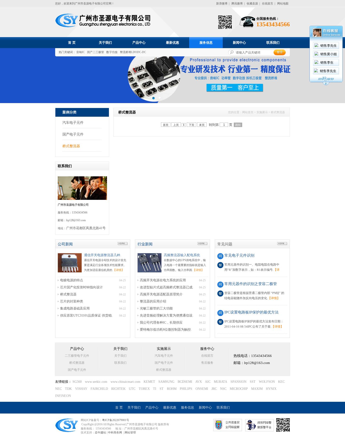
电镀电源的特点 (71, 280)
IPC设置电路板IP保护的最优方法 (251, 312)
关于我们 (105, 42)
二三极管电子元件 (77, 355)
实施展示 (262, 112)
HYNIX (271, 389)
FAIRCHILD (99, 389)
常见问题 (224, 244)
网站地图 (283, 3)
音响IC (80, 52)
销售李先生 (328, 45)
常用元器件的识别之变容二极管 (250, 284)
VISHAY (81, 389)
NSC (223, 389)
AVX (198, 381)
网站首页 (247, 112)
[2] (153, 98)
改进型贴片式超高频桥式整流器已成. (166, 287)
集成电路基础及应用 (75, 308)
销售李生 (327, 62)
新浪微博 (221, 3)
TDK (68, 389)
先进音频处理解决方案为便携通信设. (166, 315)
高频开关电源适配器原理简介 (161, 294)
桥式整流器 (71, 146)
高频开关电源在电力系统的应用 (163, 280)
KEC (281, 381)
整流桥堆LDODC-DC (133, 52)
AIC (208, 381)
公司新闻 (65, 244)
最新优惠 (172, 42)
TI (154, 389)
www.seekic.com (96, 381)
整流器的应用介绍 (153, 301)
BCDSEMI (185, 381)
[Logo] (104, 27)
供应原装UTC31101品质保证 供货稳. (86, 315)
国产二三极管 (95, 52)
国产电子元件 (73, 134)
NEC (58, 389)
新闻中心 (239, 42)
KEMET (149, 381)
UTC (132, 389)
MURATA (220, 381)
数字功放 (112, 52)
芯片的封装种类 (71, 301)
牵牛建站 (100, 432)
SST (253, 381)
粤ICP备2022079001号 (115, 420)
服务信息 (206, 42)
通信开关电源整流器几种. (102, 255)
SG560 (77, 381)
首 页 (72, 42)
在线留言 (268, 3)
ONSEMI (202, 389)
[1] (160, 98)
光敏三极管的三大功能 (156, 308)
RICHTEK (118, 389)
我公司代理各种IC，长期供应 (161, 322)
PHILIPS (186, 389)
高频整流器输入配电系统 (182, 255)
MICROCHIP (239, 389)
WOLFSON (267, 381)
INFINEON (63, 396)
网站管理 (130, 432)
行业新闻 (145, 244)
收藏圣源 (252, 3)
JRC (214, 389)
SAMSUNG (166, 381)
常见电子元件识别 (239, 255)
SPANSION (238, 381)
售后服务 (207, 362)
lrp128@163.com (76, 220)
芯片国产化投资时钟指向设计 (81, 287)
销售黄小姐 (328, 54)
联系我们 (273, 42)
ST (162, 389)
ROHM (171, 389)
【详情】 (118, 270)
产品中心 (139, 42)
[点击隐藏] (326, 84)
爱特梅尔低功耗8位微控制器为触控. (166, 329)
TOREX (144, 389)
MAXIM (257, 389)
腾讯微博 (237, 3)
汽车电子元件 (73, 122)
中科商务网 (115, 432)
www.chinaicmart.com (125, 381)
